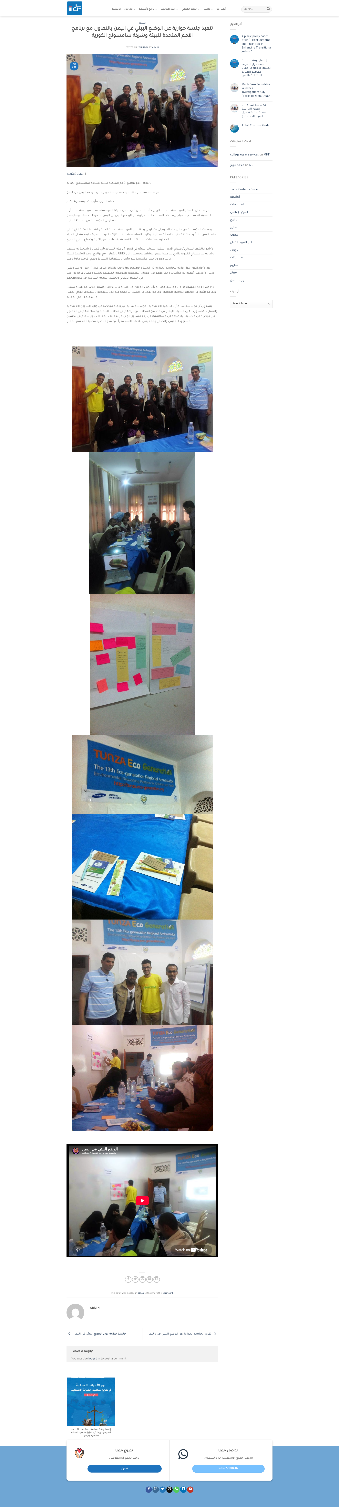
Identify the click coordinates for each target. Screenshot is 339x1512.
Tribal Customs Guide (255, 125)
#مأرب (72, 174)
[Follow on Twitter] (162, 1489)
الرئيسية (116, 9)
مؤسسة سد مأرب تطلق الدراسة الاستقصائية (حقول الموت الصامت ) (254, 111)
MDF (267, 155)
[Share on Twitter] (135, 1279)
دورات (234, 250)
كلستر (206, 9)
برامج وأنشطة (146, 9)
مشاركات (236, 258)
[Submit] (268, 9)
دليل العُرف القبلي (241, 242)
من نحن (128, 9)
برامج (233, 220)
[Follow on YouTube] (190, 1489)
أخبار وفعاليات (168, 9)
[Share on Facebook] (128, 1279)
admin (155, 48)
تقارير (233, 227)
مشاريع (235, 265)
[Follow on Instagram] (155, 1489)
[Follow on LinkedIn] (183, 1489)
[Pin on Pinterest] (149, 1279)
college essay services (244, 155)
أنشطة (142, 23)
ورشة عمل (237, 280)
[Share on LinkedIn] (156, 1279)
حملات (234, 235)
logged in (94, 1359)
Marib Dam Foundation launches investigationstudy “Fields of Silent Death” (257, 90)
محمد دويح (237, 165)
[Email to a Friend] (142, 1279)
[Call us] (176, 1489)
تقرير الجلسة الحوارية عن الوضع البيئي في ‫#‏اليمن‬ (180, 1334)
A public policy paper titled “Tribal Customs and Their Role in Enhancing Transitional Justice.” (256, 44)
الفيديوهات (237, 205)
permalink (167, 1293)
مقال (233, 273)
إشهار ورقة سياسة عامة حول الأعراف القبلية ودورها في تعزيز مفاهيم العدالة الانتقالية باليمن (256, 68)
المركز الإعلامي (189, 9)
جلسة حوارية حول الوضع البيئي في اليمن (99, 1334)
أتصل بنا (221, 9)
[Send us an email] (169, 1489)
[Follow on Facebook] (149, 1489)
